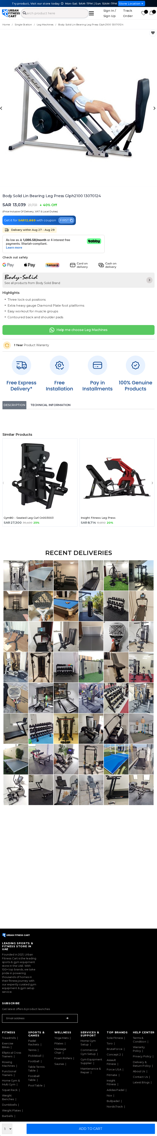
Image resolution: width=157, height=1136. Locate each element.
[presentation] (1, 108)
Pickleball (34, 1055)
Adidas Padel (115, 1090)
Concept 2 (114, 1054)
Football (33, 1061)
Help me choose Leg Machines (82, 330)
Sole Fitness (115, 1037)
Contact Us (140, 1076)
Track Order (128, 13)
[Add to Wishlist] (152, 33)
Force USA (114, 1069)
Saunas (59, 1063)
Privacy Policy (142, 1056)
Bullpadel (113, 1101)
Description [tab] (14, 405)
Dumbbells (9, 1104)
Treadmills (9, 1037)
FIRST (64, 220)
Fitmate (112, 1075)
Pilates (58, 1043)
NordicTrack (115, 1106)
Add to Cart (90, 1129)
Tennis (32, 1050)
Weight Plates (11, 1110)
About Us (139, 1071)
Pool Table (35, 1085)
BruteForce (114, 1049)
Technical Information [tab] (50, 405)
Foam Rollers (63, 1058)
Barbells (7, 1116)
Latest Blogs (141, 1082)
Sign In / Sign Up (109, 13)
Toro (110, 1043)
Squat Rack (10, 1090)
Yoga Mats (61, 1037)
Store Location (129, 3)
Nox (109, 1095)
